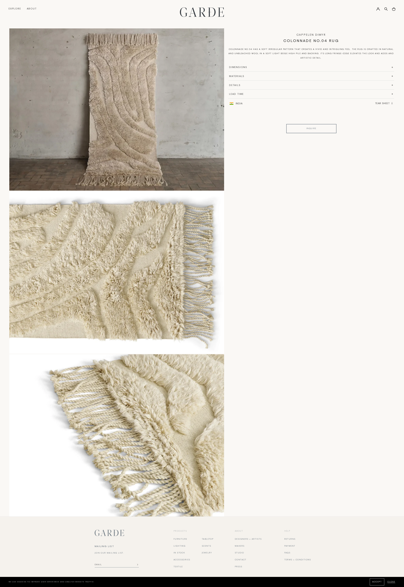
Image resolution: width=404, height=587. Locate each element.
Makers (239, 546)
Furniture (180, 539)
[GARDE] (202, 12)
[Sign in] (378, 10)
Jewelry (207, 553)
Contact (241, 560)
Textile (178, 567)
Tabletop (208, 539)
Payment (289, 546)
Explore (15, 9)
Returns (290, 539)
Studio (239, 553)
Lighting (180, 546)
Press (238, 567)
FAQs (287, 553)
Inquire (311, 129)
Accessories (182, 560)
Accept (377, 582)
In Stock (179, 553)
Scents (206, 546)
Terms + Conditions (297, 560)
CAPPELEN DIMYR (311, 35)
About (32, 9)
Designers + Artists (248, 539)
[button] (393, 10)
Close (391, 582)
